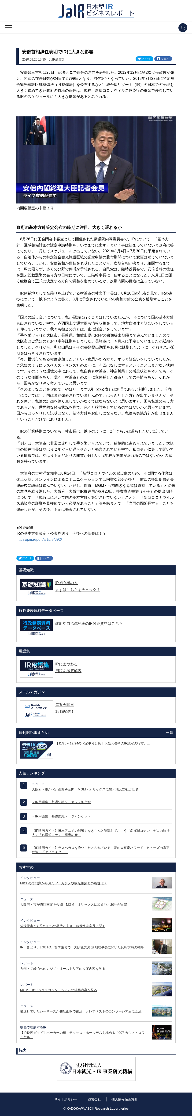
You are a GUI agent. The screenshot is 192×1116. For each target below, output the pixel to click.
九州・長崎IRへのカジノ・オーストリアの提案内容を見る (62, 968)
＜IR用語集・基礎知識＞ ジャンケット (61, 816)
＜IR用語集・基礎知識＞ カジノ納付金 (61, 802)
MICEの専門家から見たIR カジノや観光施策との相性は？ (63, 883)
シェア (164, 59)
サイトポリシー (65, 1099)
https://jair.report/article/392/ (39, 539)
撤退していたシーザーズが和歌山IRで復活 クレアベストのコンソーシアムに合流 (80, 1011)
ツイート (146, 59)
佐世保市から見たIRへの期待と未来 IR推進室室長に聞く (62, 926)
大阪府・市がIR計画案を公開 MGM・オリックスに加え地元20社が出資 (85, 789)
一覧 (169, 733)
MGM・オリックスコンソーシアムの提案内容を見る (58, 990)
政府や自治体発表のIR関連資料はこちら (89, 623)
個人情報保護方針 (124, 1099)
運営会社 (94, 1099)
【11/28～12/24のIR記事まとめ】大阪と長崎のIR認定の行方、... (102, 743)
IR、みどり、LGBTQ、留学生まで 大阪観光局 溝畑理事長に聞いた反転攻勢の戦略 (82, 947)
